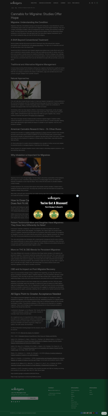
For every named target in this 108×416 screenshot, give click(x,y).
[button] (38, 214)
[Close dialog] (77, 196)
